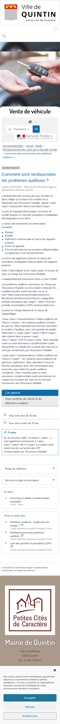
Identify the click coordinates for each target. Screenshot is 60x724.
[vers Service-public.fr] (35, 137)
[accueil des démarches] (30, 122)
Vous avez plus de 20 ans (22, 415)
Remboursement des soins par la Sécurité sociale (30, 149)
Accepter (30, 697)
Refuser (30, 706)
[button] (54, 670)
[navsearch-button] (4, 36)
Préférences (30, 716)
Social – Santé (34, 145)
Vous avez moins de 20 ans (23, 423)
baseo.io (31, 570)
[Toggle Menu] (55, 28)
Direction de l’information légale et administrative (26, 568)
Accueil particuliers (13, 145)
